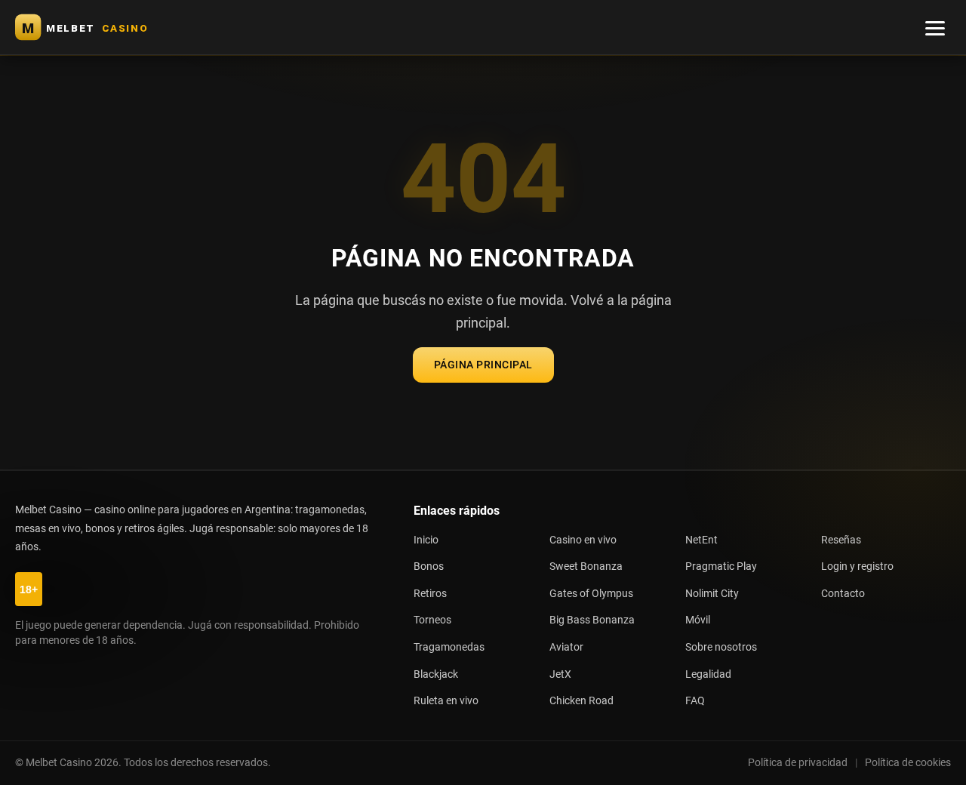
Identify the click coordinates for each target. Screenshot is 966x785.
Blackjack (436, 674)
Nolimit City (712, 593)
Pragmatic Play (721, 566)
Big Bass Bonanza (592, 620)
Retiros (430, 593)
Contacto (843, 593)
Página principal (483, 365)
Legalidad (708, 674)
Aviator (566, 647)
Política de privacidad (798, 762)
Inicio (426, 540)
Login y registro (857, 566)
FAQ (695, 700)
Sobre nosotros (721, 647)
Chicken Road (581, 700)
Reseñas (841, 540)
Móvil (697, 620)
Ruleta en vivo (446, 700)
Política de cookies (908, 762)
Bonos (429, 566)
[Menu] (935, 27)
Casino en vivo (583, 540)
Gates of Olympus (591, 593)
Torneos (432, 620)
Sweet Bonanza (586, 566)
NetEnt (701, 540)
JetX (560, 674)
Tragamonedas (449, 647)
